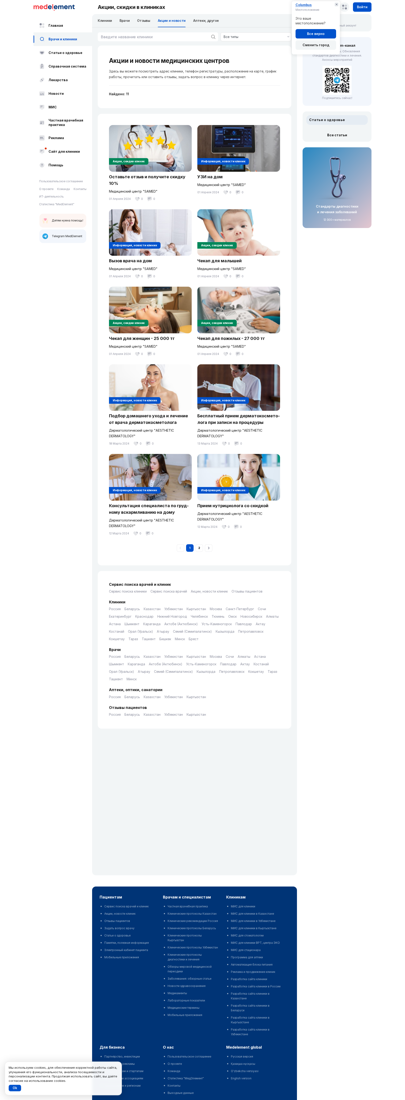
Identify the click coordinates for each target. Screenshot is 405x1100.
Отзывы (143, 21)
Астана (115, 624)
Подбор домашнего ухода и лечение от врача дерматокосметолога (148, 419)
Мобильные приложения (121, 957)
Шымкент (131, 624)
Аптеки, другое (206, 21)
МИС (53, 107)
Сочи (262, 609)
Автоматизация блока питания (252, 964)
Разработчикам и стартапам (123, 1071)
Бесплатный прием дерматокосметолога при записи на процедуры (238, 419)
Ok (15, 1088)
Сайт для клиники (64, 151)
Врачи (125, 21)
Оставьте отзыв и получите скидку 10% (147, 180)
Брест (194, 639)
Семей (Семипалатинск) (192, 631)
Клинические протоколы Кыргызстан (185, 938)
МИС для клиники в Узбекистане (253, 921)
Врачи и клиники (63, 39)
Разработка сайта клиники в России (256, 986)
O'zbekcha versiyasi (245, 1071)
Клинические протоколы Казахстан (192, 913)
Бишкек (165, 639)
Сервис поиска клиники (128, 591)
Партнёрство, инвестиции (122, 1056)
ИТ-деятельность (51, 196)
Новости (56, 93)
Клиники (105, 21)
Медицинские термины (183, 1007)
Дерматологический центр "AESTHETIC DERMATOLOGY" (141, 433)
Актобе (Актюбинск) (181, 624)
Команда (63, 189)
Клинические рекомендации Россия (193, 921)
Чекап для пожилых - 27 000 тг (231, 338)
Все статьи (337, 135)
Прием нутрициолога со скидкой (232, 505)
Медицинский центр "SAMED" (133, 191)
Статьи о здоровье (65, 53)
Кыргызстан (196, 609)
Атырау (163, 631)
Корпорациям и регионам (122, 1085)
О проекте (46, 189)
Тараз (133, 639)
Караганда (152, 624)
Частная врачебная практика (66, 122)
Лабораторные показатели (186, 1000)
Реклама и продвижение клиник (253, 972)
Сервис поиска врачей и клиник (126, 906)
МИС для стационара (246, 950)
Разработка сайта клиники (249, 979)
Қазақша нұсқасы (243, 1064)
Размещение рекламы (119, 1064)
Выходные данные (181, 1093)
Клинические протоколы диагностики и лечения (185, 957)
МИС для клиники (243, 906)
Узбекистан (173, 609)
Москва (216, 609)
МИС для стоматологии (247, 935)
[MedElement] (63, 7)
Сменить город (316, 45)
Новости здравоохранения (187, 986)
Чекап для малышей (219, 260)
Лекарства (58, 80)
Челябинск (199, 616)
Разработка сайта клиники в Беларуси (250, 1008)
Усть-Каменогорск (217, 624)
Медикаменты (177, 993)
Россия (115, 609)
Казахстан (152, 609)
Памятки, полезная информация (126, 942)
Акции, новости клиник (209, 591)
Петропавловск (250, 631)
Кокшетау (117, 639)
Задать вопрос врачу (119, 928)
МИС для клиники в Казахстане (252, 913)
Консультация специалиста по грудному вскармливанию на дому (149, 509)
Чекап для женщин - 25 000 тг (142, 338)
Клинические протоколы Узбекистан (193, 947)
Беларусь (132, 609)
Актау (260, 624)
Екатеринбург (120, 616)
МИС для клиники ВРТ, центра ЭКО (255, 942)
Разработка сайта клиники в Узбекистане (250, 1032)
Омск (232, 616)
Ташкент (149, 639)
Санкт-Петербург (240, 609)
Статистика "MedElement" (56, 204)
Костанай (116, 631)
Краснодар (144, 616)
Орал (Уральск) (140, 631)
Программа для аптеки (247, 957)
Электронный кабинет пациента (126, 950)
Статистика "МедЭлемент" (186, 1078)
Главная (56, 25)
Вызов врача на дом (130, 260)
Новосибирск (251, 616)
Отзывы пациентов (247, 591)
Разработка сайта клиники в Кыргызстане (250, 1020)
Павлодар (244, 624)
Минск (180, 639)
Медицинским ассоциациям (123, 1078)
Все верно (316, 34)
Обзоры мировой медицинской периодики (190, 969)
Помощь (56, 165)
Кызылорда (225, 631)
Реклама (56, 138)
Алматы (272, 616)
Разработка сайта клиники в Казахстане (250, 996)
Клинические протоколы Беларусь (192, 928)
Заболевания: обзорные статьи (189, 978)
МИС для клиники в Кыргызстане (253, 928)
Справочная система (67, 66)
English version (241, 1078)
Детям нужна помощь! (67, 220)
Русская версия (242, 1056)
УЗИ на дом (210, 176)
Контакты (80, 189)
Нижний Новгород (172, 616)
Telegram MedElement (67, 236)
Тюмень (218, 616)
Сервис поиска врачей (168, 591)
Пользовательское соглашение (61, 181)
